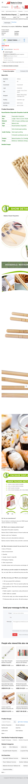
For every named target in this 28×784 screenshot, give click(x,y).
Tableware (20, 11)
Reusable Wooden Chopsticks (10, 750)
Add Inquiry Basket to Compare (10, 65)
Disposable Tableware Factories (10, 758)
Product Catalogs (23, 722)
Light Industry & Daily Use (11, 11)
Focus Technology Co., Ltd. (19, 777)
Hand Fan (18, 728)
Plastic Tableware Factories (9, 762)
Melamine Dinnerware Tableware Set (11, 765)
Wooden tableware (20, 725)
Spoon (4, 747)
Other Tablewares (13, 747)
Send (15, 634)
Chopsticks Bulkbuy (7, 769)
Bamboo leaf (5, 728)
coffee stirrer (5, 730)
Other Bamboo (19, 730)
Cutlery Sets (24, 747)
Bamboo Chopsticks (7, 725)
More (3, 772)
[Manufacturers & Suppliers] (14, 2)
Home (3, 11)
